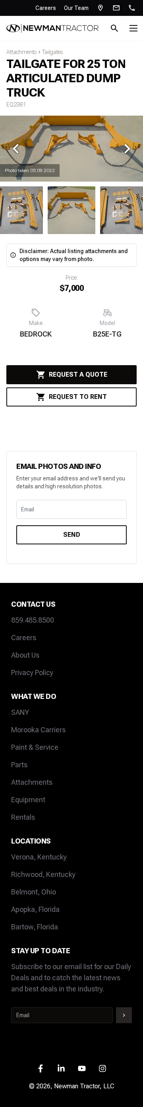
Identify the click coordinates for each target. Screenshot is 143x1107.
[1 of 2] (71, 210)
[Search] (114, 28)
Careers (45, 8)
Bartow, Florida (34, 927)
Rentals (23, 817)
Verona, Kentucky (39, 857)
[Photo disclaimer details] (13, 255)
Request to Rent (78, 397)
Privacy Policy (32, 672)
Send (71, 534)
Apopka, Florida (35, 909)
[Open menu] (133, 28)
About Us (25, 655)
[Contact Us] (116, 8)
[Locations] (100, 8)
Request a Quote (78, 374)
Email (27, 509)
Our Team (76, 8)
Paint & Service (34, 747)
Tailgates (52, 52)
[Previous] (16, 149)
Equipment (28, 799)
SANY (20, 712)
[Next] (127, 149)
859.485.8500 (32, 620)
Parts (19, 765)
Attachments (21, 52)
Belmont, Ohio (33, 892)
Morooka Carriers (38, 730)
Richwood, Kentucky (43, 874)
